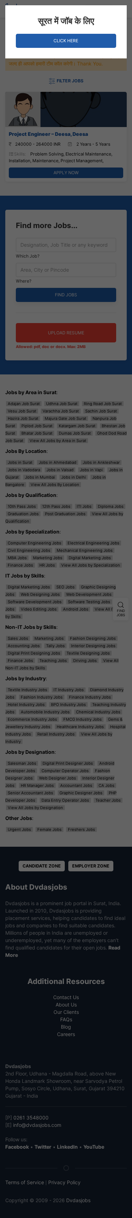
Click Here (66, 40)
